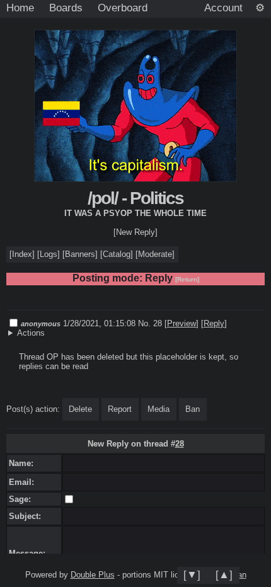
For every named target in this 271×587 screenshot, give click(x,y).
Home (20, 7)
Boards (66, 7)
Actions (31, 333)
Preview (181, 323)
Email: (24, 482)
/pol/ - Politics (135, 198)
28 (179, 443)
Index (22, 254)
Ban (192, 409)
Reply (214, 323)
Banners (80, 254)
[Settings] (260, 8)
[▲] (224, 574)
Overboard (122, 7)
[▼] (191, 574)
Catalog (116, 254)
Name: (23, 463)
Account (223, 7)
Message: (29, 553)
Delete (80, 409)
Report (120, 409)
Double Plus (93, 574)
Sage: (22, 499)
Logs (48, 254)
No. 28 (151, 323)
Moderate (155, 254)
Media (158, 409)
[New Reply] (135, 232)
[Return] (187, 279)
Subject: (27, 516)
